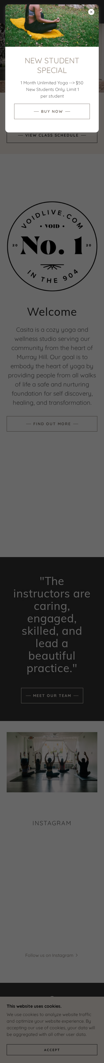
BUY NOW (52, 111)
